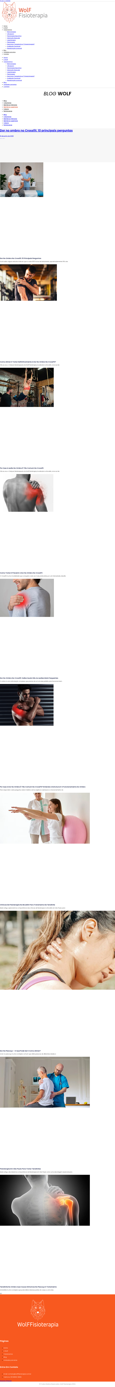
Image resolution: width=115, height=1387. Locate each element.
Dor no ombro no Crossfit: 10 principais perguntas (20, 258)
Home (5, 26)
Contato (6, 54)
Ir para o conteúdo (5, 1)
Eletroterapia (11, 32)
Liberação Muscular (13, 38)
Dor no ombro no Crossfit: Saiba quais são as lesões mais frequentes (29, 678)
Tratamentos (8, 30)
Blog (5, 50)
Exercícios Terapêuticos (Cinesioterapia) (20, 44)
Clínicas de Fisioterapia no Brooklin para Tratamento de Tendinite (27, 905)
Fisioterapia (11, 42)
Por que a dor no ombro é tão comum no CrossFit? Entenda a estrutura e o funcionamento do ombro (42, 787)
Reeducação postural (14, 48)
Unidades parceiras (10, 52)
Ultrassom (10, 34)
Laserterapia (11, 40)
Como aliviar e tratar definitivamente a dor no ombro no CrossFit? (28, 362)
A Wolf (6, 28)
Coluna (6, 109)
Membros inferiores (10, 105)
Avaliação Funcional (13, 46)
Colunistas (7, 103)
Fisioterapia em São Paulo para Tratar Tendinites (20, 1169)
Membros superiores (11, 107)
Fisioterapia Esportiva (14, 36)
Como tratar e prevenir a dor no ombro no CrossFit (21, 573)
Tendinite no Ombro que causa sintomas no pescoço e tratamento (28, 1287)
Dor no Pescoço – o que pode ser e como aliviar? (20, 1051)
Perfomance (8, 111)
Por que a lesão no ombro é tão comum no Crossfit (22, 468)
